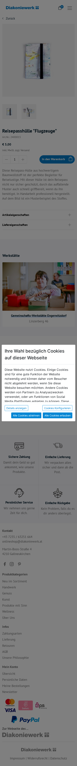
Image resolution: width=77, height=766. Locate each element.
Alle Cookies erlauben (57, 415)
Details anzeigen (16, 408)
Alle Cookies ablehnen (26, 415)
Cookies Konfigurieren (57, 408)
